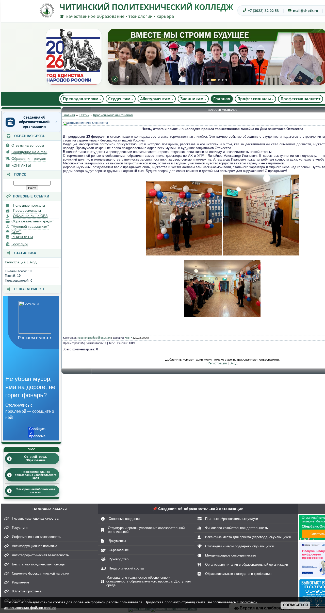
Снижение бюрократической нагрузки (40, 573)
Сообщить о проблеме (31, 432)
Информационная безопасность (36, 537)
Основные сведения (124, 519)
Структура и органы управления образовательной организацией (146, 530)
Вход (32, 262)
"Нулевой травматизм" (30, 226)
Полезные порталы (29, 205)
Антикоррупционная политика (34, 546)
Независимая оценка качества (35, 518)
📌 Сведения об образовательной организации (198, 509)
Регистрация (15, 262)
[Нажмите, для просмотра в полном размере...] (184, 254)
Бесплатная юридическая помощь (38, 564)
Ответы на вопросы (27, 145)
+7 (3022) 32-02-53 (263, 10)
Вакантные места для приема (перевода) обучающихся (248, 537)
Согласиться (295, 605)
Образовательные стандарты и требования (238, 574)
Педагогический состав (126, 568)
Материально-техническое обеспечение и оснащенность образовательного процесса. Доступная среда (148, 581)
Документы (117, 541)
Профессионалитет (300, 98)
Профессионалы (27, 210)
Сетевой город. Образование (35, 458)
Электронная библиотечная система (35, 491)
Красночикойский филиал (113, 115)
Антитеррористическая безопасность (40, 555)
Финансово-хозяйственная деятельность (236, 528)
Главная (221, 98)
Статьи (84, 115)
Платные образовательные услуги (231, 519)
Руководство (118, 559)
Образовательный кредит (32, 221)
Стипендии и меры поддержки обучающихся (239, 546)
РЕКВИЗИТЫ (22, 237)
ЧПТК (128, 337)
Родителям (20, 582)
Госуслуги (19, 244)
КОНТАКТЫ (21, 165)
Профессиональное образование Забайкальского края (36, 474)
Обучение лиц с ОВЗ (30, 216)
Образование (119, 550)
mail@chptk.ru (305, 10)
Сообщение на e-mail (29, 152)
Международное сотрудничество (230, 555)
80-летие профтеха (26, 591)
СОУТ (16, 232)
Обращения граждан (28, 158)
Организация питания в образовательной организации (246, 564)
